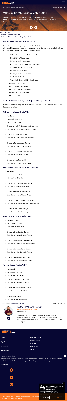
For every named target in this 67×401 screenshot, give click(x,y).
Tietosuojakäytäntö (35, 337)
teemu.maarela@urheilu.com (27, 309)
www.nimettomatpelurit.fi (23, 361)
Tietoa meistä (33, 346)
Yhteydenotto (5, 350)
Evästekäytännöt (34, 340)
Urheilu (3, 7)
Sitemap (32, 349)
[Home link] (8, 2)
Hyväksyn (46, 397)
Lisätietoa (58, 397)
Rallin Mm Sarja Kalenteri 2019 (17, 7)
